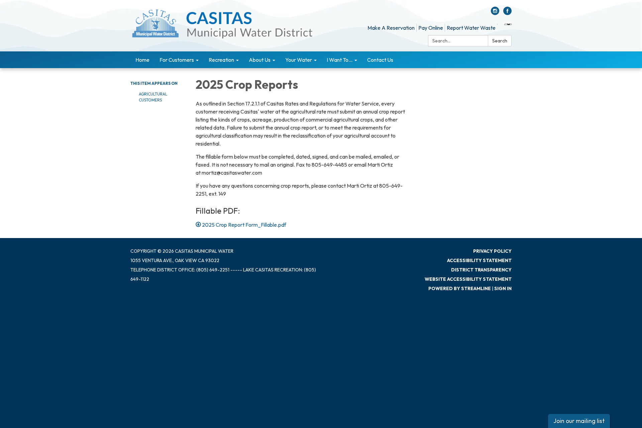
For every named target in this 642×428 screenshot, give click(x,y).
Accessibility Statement (479, 260)
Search (499, 41)
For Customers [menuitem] (176, 59)
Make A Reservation (391, 27)
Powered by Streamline (459, 288)
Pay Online (430, 27)
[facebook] (507, 13)
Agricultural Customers (153, 96)
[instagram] (495, 13)
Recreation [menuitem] (221, 59)
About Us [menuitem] (260, 59)
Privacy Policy (492, 251)
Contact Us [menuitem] (380, 59)
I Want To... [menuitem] (339, 59)
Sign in (503, 288)
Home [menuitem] (142, 59)
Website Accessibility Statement (468, 279)
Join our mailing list (579, 421)
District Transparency (481, 270)
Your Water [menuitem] (298, 59)
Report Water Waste (471, 27)
